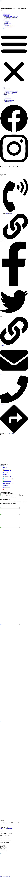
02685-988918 (9, 213)
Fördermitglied (7, 476)
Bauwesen (5, 485)
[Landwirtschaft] (3, 481)
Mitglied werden (8, 26)
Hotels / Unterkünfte (8, 483)
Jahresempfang (8, 23)
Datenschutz (7, 876)
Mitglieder (5, 24)
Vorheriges (2, 465)
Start (3, 12)
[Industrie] (3, 489)
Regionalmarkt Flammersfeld (11, 17)
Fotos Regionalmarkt (9, 18)
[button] (14, 58)
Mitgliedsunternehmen (9, 25)
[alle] (3, 467)
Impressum (2, 876)
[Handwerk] (3, 474)
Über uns (7, 21)
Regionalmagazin (6, 14)
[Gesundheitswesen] (3, 478)
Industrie (6, 489)
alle (5, 433)
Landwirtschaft (7, 481)
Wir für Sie (5, 19)
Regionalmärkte (6, 15)
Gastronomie (7, 487)
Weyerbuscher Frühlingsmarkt (11, 16)
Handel (6, 472)
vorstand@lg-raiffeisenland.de (6, 828)
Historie (6, 22)
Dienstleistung (11, 433)
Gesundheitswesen (8, 478)
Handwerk (6, 474)
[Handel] (3, 472)
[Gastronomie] (3, 487)
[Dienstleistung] (3, 470)
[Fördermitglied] (3, 476)
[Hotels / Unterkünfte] (3, 483)
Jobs (3, 28)
